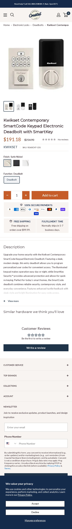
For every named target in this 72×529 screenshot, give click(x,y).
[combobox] (11, 443)
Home (6, 25)
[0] (65, 15)
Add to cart (50, 195)
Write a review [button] (36, 347)
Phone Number (12, 436)
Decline (35, 512)
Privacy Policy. (25, 494)
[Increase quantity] (26, 195)
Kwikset (10, 147)
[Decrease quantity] (7, 195)
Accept (35, 503)
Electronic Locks (21, 25)
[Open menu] (5, 15)
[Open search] (12, 15)
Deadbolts (38, 25)
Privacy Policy (54, 465)
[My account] (58, 15)
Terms (7, 468)
